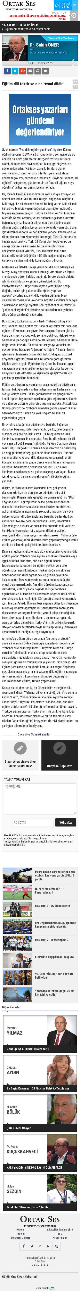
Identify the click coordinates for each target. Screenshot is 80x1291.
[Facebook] (7, 71)
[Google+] (22, 71)
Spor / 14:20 (37, 16)
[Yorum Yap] (45, 71)
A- (75, 87)
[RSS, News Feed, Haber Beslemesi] (40, 1246)
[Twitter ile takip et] (32, 1246)
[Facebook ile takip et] (23, 1246)
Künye (20, 1229)
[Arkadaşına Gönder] (30, 71)
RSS (59, 1233)
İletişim (20, 1233)
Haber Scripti (42, 1288)
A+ (75, 81)
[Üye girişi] (48, 1246)
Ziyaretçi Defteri (20, 1237)
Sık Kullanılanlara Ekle (60, 1229)
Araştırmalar (60, 1237)
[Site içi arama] (56, 1246)
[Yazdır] (37, 71)
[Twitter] (15, 71)
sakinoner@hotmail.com (54, 52)
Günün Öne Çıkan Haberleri (19, 1276)
